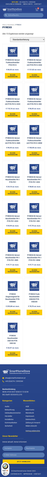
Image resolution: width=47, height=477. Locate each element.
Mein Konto (28, 4)
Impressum (30, 416)
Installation (9, 419)
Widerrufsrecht (31, 426)
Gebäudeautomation (13, 413)
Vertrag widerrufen (33, 431)
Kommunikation (11, 423)
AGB (27, 406)
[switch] (5, 473)
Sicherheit (8, 426)
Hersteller (10, 25)
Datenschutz (30, 419)
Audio (7, 406)
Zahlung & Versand (13, 4)
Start (4, 25)
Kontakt (37, 4)
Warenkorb (30, 413)
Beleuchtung (9, 410)
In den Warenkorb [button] (13, 75)
